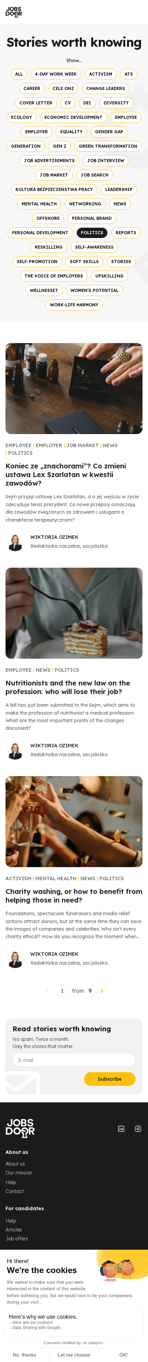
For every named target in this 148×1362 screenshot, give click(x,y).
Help (11, 1182)
